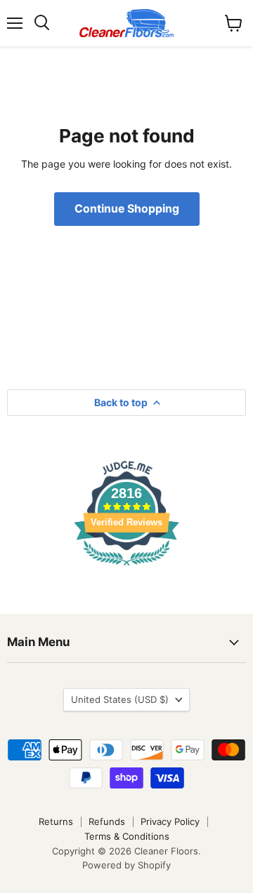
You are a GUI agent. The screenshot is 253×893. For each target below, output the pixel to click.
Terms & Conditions (126, 836)
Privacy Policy (170, 821)
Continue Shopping (126, 208)
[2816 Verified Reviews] (126, 568)
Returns (56, 821)
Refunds (107, 821)
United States (120, 699)
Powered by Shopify (126, 865)
